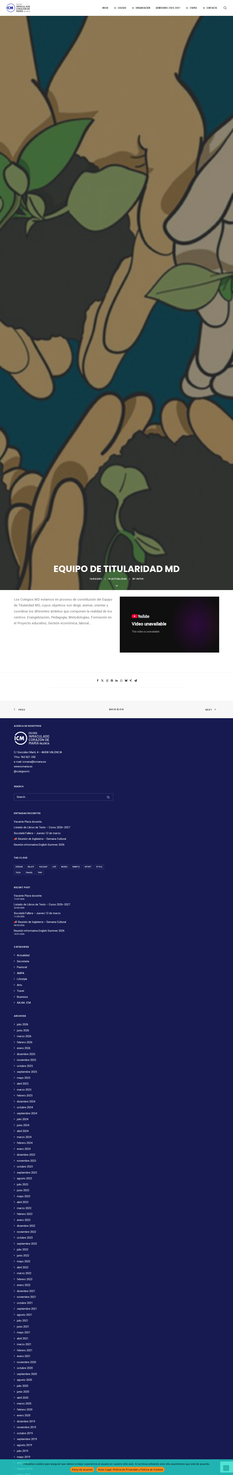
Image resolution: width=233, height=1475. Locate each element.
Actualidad (119, 579)
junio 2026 (23, 1030)
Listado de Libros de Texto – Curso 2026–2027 (42, 827)
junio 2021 (23, 1326)
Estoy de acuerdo (82, 1469)
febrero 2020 (24, 1409)
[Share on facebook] (97, 680)
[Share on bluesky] (126, 680)
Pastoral (22, 967)
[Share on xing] (131, 680)
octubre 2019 (25, 1433)
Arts (19, 985)
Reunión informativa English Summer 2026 (39, 844)
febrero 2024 (24, 1143)
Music (64, 867)
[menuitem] (105, 8)
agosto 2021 (24, 1314)
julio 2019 (22, 1451)
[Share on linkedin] (116, 680)
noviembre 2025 (26, 1060)
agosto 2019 (24, 1445)
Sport (88, 867)
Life (54, 867)
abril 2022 (22, 1267)
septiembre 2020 (27, 1374)
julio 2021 (22, 1320)
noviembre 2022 (26, 1231)
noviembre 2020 (26, 1362)
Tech (18, 872)
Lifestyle (22, 979)
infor (139, 579)
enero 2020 (23, 1415)
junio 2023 (23, 1190)
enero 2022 (23, 1285)
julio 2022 (22, 1249)
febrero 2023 (24, 1214)
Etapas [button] (193, 7)
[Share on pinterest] (112, 680)
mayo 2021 (23, 1332)
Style (99, 867)
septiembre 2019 (27, 1439)
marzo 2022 (24, 1273)
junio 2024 (23, 1125)
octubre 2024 (25, 1107)
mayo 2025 (23, 1077)
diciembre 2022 (26, 1225)
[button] (225, 8)
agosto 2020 (24, 1379)
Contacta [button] (212, 7)
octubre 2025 (25, 1066)
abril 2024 (22, 1131)
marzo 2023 (24, 1208)
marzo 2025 (24, 1089)
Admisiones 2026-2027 (168, 7)
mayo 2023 (23, 1196)
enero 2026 (23, 1048)
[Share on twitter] (102, 680)
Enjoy (31, 867)
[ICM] (18, 7)
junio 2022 (23, 1255)
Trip (40, 872)
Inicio (105, 7)
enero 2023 (23, 1220)
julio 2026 (22, 1024)
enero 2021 (23, 1356)
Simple (76, 867)
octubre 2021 (25, 1303)
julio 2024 (22, 1119)
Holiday (43, 867)
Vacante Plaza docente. (28, 821)
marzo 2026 (24, 1036)
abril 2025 (22, 1083)
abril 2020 (22, 1397)
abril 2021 (22, 1338)
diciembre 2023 (26, 1154)
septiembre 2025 (27, 1071)
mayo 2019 (23, 1457)
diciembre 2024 (26, 1101)
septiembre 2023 (27, 1172)
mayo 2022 (23, 1261)
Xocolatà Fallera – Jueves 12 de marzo (37, 833)
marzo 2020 (24, 1403)
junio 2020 (23, 1391)
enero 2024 (23, 1149)
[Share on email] (135, 680)
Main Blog (116, 709)
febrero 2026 (24, 1042)
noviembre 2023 (26, 1160)
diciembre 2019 (26, 1421)
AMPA (20, 973)
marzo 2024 (24, 1137)
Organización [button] (143, 7)
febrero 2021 (24, 1350)
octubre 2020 (25, 1368)
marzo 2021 (24, 1344)
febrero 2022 (24, 1279)
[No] (228, 1467)
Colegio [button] (122, 7)
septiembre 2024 (27, 1113)
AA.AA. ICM (24, 1002)
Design (19, 867)
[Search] (63, 797)
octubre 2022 (25, 1237)
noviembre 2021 (26, 1297)
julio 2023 (22, 1184)
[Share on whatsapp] (121, 680)
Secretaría (23, 961)
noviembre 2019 (26, 1427)
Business (22, 997)
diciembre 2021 (26, 1291)
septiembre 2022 (27, 1243)
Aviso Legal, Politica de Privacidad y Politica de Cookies (130, 1469)
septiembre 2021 (27, 1308)
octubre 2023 (25, 1166)
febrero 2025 (24, 1095)
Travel (29, 872)
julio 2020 (22, 1386)
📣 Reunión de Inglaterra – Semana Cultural (40, 838)
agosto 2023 (24, 1178)
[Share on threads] (107, 680)
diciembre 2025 (26, 1054)
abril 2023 (22, 1202)
